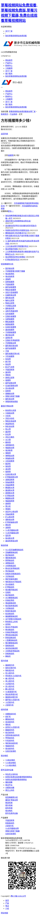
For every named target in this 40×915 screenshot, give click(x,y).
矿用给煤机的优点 (12, 260)
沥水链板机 (9, 584)
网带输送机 (9, 560)
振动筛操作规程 (11, 249)
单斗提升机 (9, 681)
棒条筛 (8, 525)
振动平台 (8, 785)
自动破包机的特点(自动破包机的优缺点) (21, 226)
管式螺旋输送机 (11, 643)
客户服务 (8, 74)
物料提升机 (9, 670)
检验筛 (8, 359)
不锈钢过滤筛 (10, 306)
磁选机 (8, 464)
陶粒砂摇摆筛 (10, 290)
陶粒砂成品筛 (10, 421)
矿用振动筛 (9, 496)
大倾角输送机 (10, 566)
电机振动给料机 (11, 743)
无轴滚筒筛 (9, 485)
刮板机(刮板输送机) (13, 574)
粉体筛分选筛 (10, 410)
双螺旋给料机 (10, 714)
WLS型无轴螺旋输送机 (14, 550)
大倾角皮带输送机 (12, 651)
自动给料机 (9, 722)
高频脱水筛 (9, 493)
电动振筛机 (9, 274)
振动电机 (4, 756)
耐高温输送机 (10, 638)
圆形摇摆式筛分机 (12, 354)
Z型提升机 (9, 705)
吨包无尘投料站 (11, 774)
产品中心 (8, 63)
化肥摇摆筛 (9, 319)
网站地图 (4, 913)
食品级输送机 (10, 603)
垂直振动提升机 (11, 697)
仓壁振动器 (9, 788)
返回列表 (4, 134)
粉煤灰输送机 (10, 611)
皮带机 (8, 624)
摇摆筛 (10, 155)
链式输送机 (9, 555)
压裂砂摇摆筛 (10, 316)
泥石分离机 (9, 437)
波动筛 (8, 469)
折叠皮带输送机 (11, 632)
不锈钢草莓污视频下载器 (15, 271)
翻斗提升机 (9, 689)
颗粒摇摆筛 (9, 322)
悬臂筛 (8, 504)
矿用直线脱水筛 (11, 477)
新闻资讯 (4, 114)
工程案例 (8, 68)
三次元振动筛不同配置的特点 (16, 246)
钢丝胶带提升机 (11, 694)
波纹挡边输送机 (11, 648)
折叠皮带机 (9, 600)
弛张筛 (8, 466)
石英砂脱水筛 (10, 474)
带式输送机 (9, 571)
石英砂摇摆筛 (10, 327)
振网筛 (8, 472)
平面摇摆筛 (9, 284)
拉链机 (8, 592)
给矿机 (8, 717)
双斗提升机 (9, 686)
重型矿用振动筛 (7, 406)
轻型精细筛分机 (7, 264)
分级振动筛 (9, 413)
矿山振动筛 (9, 517)
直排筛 (8, 372)
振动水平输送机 (11, 627)
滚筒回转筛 (9, 480)
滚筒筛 (8, 528)
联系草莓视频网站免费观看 (16, 36)
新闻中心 (8, 66)
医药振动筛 (9, 268)
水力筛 (8, 440)
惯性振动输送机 (11, 635)
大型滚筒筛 (9, 461)
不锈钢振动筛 (10, 343)
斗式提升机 (9, 702)
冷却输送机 (9, 608)
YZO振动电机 (10, 765)
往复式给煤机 (10, 751)
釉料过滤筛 (9, 300)
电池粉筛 (8, 450)
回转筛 (8, 391)
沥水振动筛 (9, 388)
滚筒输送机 (9, 563)
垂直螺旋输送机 (11, 616)
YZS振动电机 (10, 763)
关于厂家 (8, 31)
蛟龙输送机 (9, 614)
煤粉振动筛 (9, 520)
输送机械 (4, 545)
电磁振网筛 (9, 501)
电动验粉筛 (9, 276)
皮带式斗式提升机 (12, 727)
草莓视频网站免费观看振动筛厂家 (22, 111)
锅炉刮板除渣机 (11, 579)
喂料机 (8, 725)
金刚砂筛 (8, 338)
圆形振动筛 (9, 399)
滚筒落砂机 (9, 445)
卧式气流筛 (9, 367)
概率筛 (8, 442)
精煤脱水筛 (9, 488)
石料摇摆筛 (9, 314)
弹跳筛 (8, 453)
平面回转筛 (9, 370)
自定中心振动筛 (11, 512)
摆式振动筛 (9, 335)
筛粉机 (8, 375)
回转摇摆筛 (9, 282)
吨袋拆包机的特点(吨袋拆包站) (17, 230)
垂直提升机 (9, 665)
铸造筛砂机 (9, 424)
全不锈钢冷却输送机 (13, 619)
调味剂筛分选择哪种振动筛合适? (18, 221)
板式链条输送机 (11, 606)
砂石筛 (8, 434)
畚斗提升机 (9, 678)
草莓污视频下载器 (12, 396)
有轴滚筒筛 (9, 482)
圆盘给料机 (9, 730)
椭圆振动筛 (9, 498)
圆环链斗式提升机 (12, 700)
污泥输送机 (9, 576)
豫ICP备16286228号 (18, 896)
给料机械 (4, 709)
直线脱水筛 (9, 490)
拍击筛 (8, 364)
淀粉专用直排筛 (11, 311)
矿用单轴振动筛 (11, 522)
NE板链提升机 (11, 692)
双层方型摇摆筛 (11, 292)
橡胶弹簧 (8, 782)
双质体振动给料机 (12, 735)
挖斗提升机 (9, 673)
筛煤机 (8, 509)
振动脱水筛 (9, 538)
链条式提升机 (10, 668)
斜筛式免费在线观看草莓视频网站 (18, 777)
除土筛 (8, 429)
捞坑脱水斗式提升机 (13, 676)
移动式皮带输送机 (12, 568)
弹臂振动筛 (9, 456)
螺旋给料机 (9, 719)
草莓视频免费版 (11, 402)
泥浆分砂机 (9, 418)
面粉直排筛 (9, 308)
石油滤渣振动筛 (11, 386)
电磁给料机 (9, 746)
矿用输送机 (9, 587)
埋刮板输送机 (10, 558)
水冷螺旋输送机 (11, 598)
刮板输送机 (9, 654)
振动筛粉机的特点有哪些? (15, 257)
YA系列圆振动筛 (11, 530)
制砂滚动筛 (9, 426)
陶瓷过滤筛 (9, 303)
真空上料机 (9, 790)
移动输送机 (9, 630)
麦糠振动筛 (9, 394)
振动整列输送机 (11, 590)
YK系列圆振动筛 (12, 533)
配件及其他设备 (7, 770)
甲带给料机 (9, 738)
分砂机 (8, 416)
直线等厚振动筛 (11, 541)
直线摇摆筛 (9, 330)
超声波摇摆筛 (10, 287)
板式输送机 (9, 595)
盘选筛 (8, 432)
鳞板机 (8, 656)
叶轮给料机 (9, 741)
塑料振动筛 (9, 298)
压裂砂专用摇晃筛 (12, 340)
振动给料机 (9, 749)
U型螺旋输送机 (11, 640)
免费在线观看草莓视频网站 (16, 780)
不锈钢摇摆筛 (10, 332)
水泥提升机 (9, 684)
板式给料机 (9, 733)
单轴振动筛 (9, 458)
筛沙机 (8, 506)
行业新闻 (13, 114)
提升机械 (4, 661)
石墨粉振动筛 (10, 295)
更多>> (11, 211)
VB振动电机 (10, 760)
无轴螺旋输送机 (11, 552)
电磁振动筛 (9, 448)
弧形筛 (8, 536)
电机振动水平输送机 (13, 582)
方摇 (7, 351)
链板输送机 (9, 646)
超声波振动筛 (10, 383)
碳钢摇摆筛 (9, 324)
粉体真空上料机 (11, 622)
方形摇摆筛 (9, 356)
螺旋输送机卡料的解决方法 (16, 233)
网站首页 (8, 60)
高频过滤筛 (9, 378)
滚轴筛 (8, 279)
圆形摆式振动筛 (11, 346)
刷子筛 (8, 362)
